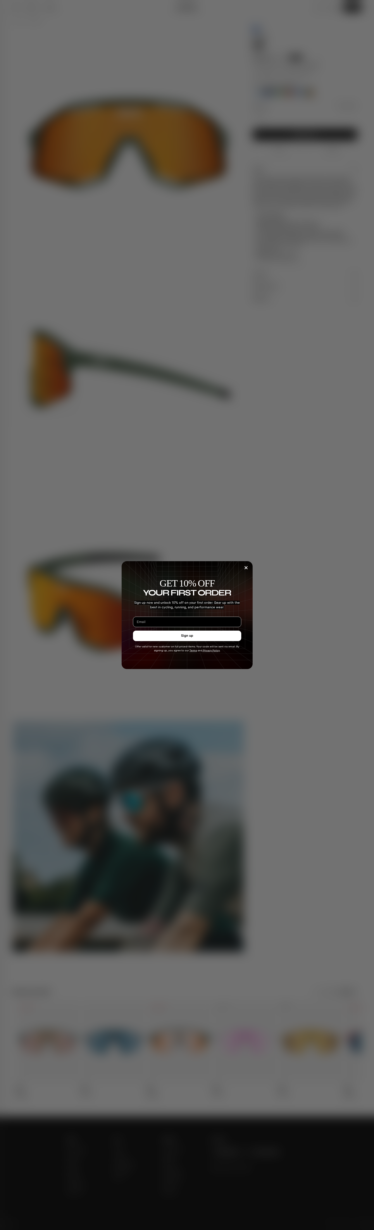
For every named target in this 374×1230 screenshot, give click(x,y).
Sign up (187, 636)
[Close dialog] (246, 568)
